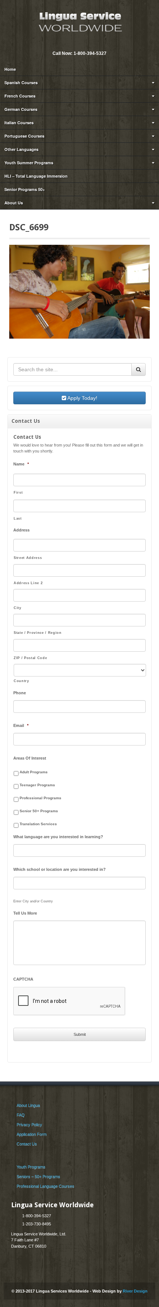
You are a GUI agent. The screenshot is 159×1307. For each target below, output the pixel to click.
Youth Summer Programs (28, 162)
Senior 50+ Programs (39, 811)
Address (21, 530)
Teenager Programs (37, 785)
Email (74, 43)
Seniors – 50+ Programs (38, 1176)
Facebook (84, 43)
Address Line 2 (28, 583)
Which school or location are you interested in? (59, 869)
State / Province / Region (38, 633)
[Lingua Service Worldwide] (79, 21)
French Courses (19, 96)
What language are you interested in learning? (58, 836)
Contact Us (27, 1144)
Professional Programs (40, 798)
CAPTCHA (23, 979)
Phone (19, 693)
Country (21, 681)
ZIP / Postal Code (30, 658)
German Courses (20, 109)
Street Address (28, 558)
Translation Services (38, 824)
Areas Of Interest (29, 758)
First (18, 492)
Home (10, 69)
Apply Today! (81, 398)
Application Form (32, 1134)
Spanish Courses (21, 82)
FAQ (21, 1115)
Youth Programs (31, 1167)
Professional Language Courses (45, 1186)
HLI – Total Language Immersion (36, 176)
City (17, 608)
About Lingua (28, 1105)
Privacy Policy (29, 1124)
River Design (135, 1291)
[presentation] (69, 1001)
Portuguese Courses (24, 136)
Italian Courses (19, 122)
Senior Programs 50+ (24, 189)
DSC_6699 (28, 227)
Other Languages (21, 149)
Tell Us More (25, 913)
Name (21, 464)
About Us (13, 202)
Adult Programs (34, 772)
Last (18, 518)
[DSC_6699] (79, 291)
